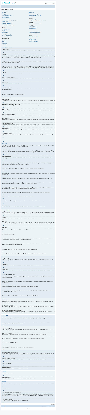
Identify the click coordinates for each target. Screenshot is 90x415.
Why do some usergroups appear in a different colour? (35, 15)
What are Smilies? (4, 40)
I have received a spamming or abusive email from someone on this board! (37, 20)
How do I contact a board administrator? (33, 41)
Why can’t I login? (4, 14)
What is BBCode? (4, 39)
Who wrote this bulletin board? (32, 39)
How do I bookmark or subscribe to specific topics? (34, 32)
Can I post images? (4, 41)
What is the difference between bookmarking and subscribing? (36, 31)
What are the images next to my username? (7, 23)
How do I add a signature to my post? (6, 29)
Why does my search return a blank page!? (34, 27)
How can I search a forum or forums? (33, 26)
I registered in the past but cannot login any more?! (7, 15)
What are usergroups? (31, 13)
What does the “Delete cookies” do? (6, 17)
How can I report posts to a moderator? (6, 34)
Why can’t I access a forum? (5, 32)
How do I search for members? (32, 28)
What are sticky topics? (4, 43)
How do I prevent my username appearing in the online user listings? (9, 20)
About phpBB (3, 384)
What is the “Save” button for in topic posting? (7, 35)
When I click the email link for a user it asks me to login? (8, 25)
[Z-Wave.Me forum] (8, 3)
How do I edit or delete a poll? (5, 31)
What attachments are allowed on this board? (34, 36)
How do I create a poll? (4, 30)
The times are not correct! (5, 21)
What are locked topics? (4, 44)
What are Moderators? (31, 12)
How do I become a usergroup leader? (33, 14)
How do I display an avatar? (5, 24)
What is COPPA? (4, 12)
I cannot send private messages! (32, 19)
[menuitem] (6, 5)
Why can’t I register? (4, 13)
